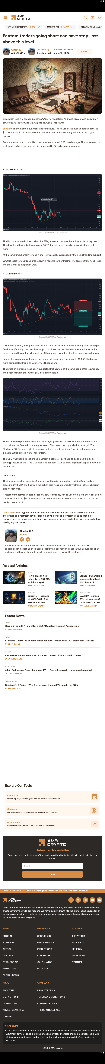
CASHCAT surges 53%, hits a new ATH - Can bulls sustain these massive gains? (91, 599)
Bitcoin (6, 128)
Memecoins (85, 592)
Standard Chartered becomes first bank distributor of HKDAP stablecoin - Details (91, 579)
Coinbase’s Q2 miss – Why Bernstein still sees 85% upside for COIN (41, 685)
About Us (8, 990)
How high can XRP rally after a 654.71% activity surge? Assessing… (39, 579)
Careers (8, 1016)
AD (101, 1)
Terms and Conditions (51, 997)
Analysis (8, 955)
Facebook (78, 942)
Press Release (45, 942)
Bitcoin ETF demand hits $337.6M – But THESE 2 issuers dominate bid (38, 599)
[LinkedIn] (28, 539)
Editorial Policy (47, 1003)
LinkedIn (77, 949)
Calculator (44, 962)
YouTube (77, 962)
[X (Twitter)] (22, 539)
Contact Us (10, 1003)
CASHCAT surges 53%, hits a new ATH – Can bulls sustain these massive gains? (48, 670)
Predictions (44, 949)
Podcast (42, 968)
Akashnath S (18, 52)
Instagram (78, 955)
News (30, 572)
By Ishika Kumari (87, 586)
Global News (11, 681)
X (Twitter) (79, 936)
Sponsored (44, 936)
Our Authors (11, 997)
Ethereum (8, 942)
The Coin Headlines (48, 1010)
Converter (44, 955)
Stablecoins (10, 962)
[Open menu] (5, 17)
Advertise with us (13, 1010)
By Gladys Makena (88, 606)
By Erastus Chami (36, 586)
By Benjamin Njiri (13, 689)
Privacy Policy (46, 990)
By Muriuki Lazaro (36, 606)
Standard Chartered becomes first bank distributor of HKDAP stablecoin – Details (49, 640)
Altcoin (7, 949)
